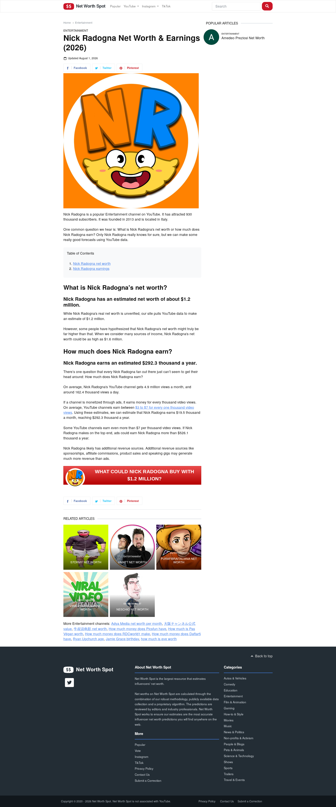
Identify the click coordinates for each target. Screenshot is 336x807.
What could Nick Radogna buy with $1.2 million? (144, 475)
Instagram (149, 6)
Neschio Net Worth (132, 609)
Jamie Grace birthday (122, 638)
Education (230, 690)
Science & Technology (239, 756)
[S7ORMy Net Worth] (85, 547)
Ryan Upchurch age (88, 638)
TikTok (166, 6)
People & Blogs (234, 744)
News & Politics (234, 732)
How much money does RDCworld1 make (117, 633)
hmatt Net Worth (132, 562)
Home (67, 22)
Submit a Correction (148, 780)
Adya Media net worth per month (136, 623)
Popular (115, 6)
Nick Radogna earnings (91, 268)
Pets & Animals (234, 750)
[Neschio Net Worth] (132, 594)
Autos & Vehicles (235, 678)
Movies (229, 720)
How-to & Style (233, 714)
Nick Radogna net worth (92, 263)
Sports (228, 768)
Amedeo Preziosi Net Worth (243, 37)
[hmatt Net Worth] (132, 547)
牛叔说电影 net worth (90, 628)
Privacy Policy (144, 768)
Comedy (229, 684)
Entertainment (83, 22)
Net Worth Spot (90, 6)
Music (228, 726)
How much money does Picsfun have (137, 628)
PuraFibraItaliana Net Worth (179, 560)
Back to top (263, 655)
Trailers (229, 774)
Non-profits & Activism (238, 738)
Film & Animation (235, 702)
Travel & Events (234, 779)
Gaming (229, 708)
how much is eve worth (159, 638)
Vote (138, 750)
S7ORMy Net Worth (85, 562)
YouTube (130, 6)
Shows (228, 762)
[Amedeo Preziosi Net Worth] (211, 36)
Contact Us (142, 774)
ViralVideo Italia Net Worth (85, 607)
